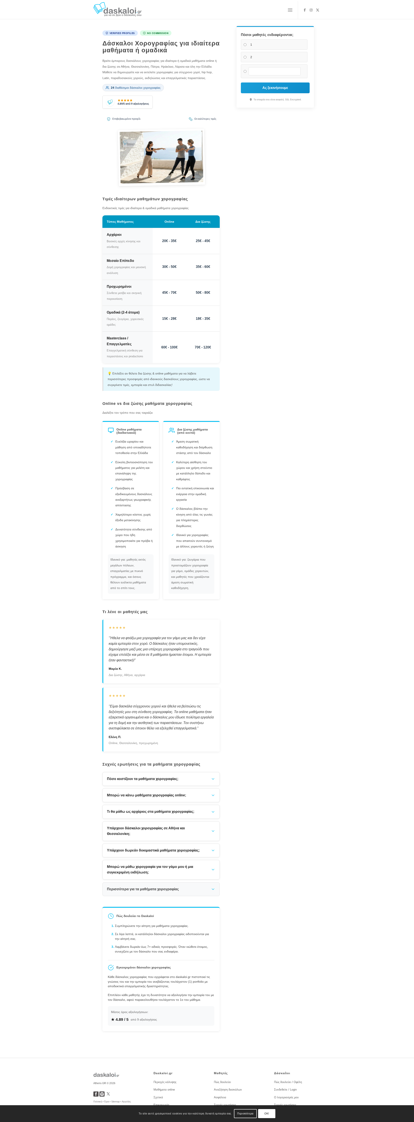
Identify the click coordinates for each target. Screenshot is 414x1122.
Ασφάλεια (220, 1097)
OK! (266, 1113)
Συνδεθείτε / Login (285, 1089)
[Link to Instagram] (311, 10)
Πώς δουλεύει (222, 1082)
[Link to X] (317, 10)
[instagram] (102, 1095)
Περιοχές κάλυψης (165, 1082)
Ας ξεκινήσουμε (275, 88)
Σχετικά (158, 1097)
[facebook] (96, 1095)
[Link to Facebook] (304, 10)
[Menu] (290, 10)
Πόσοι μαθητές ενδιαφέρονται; (267, 35)
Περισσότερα (245, 1113)
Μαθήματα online (164, 1089)
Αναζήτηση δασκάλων (228, 1089)
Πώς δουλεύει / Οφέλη (288, 1082)
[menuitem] (290, 10)
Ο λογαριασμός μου (286, 1097)
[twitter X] (108, 1095)
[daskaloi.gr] (117, 10)
